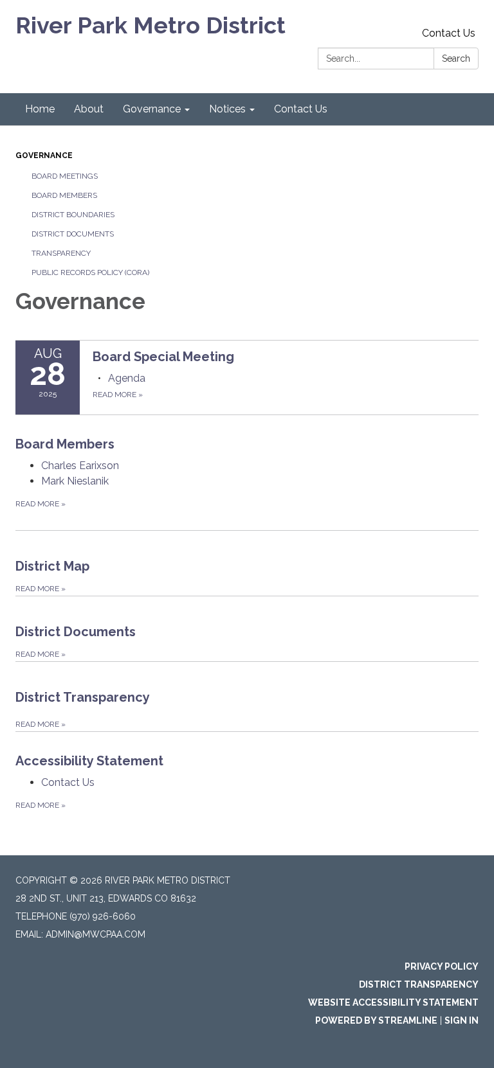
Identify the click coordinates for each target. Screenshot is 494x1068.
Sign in (461, 1020)
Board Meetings (65, 176)
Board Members (64, 195)
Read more (118, 394)
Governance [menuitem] (152, 109)
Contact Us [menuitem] (300, 109)
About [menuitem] (89, 109)
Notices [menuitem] (227, 109)
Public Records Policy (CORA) (90, 272)
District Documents (73, 233)
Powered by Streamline (376, 1020)
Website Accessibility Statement (393, 1002)
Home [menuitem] (40, 109)
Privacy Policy (442, 966)
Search (456, 58)
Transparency (61, 253)
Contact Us (448, 33)
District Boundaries (73, 214)
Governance (44, 155)
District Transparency (419, 984)
